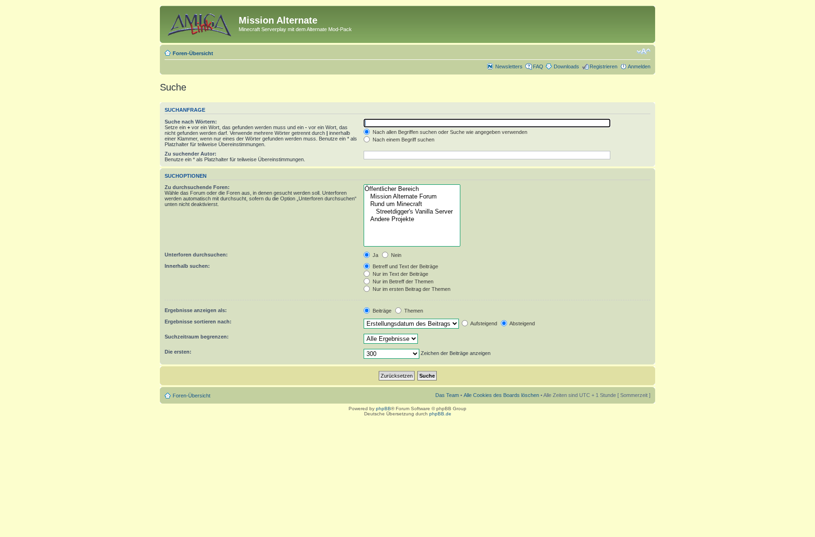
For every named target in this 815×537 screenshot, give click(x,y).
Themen (413, 311)
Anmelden (639, 66)
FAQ (538, 66)
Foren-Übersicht (193, 53)
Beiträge (381, 311)
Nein (395, 255)
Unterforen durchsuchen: (196, 254)
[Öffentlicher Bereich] (412, 189)
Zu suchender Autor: (190, 154)
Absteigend (521, 323)
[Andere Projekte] (412, 219)
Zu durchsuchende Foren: (197, 187)
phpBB (383, 408)
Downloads (566, 66)
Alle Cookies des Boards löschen (501, 395)
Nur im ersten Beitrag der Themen (410, 289)
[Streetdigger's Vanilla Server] (412, 211)
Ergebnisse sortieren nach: (198, 321)
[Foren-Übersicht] (200, 23)
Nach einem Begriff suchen (402, 139)
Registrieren (603, 66)
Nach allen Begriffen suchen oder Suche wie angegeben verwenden (449, 132)
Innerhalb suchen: (187, 266)
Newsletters (509, 66)
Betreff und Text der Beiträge (404, 266)
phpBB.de (440, 413)
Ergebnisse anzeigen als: (196, 310)
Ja (374, 255)
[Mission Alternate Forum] (412, 196)
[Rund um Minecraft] (412, 204)
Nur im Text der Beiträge (399, 274)
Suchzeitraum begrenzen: (197, 336)
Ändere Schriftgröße (643, 51)
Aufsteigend (483, 323)
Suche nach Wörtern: (191, 121)
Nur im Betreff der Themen (402, 281)
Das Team (447, 395)
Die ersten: (178, 352)
